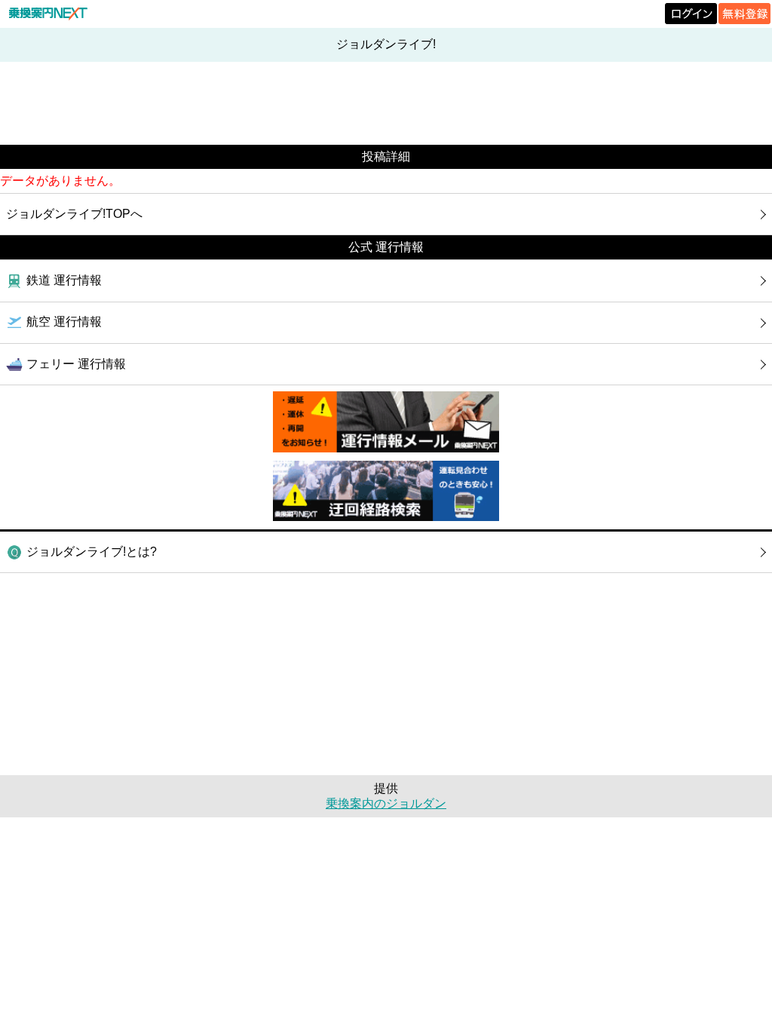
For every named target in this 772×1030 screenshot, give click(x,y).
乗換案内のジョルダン (386, 803)
